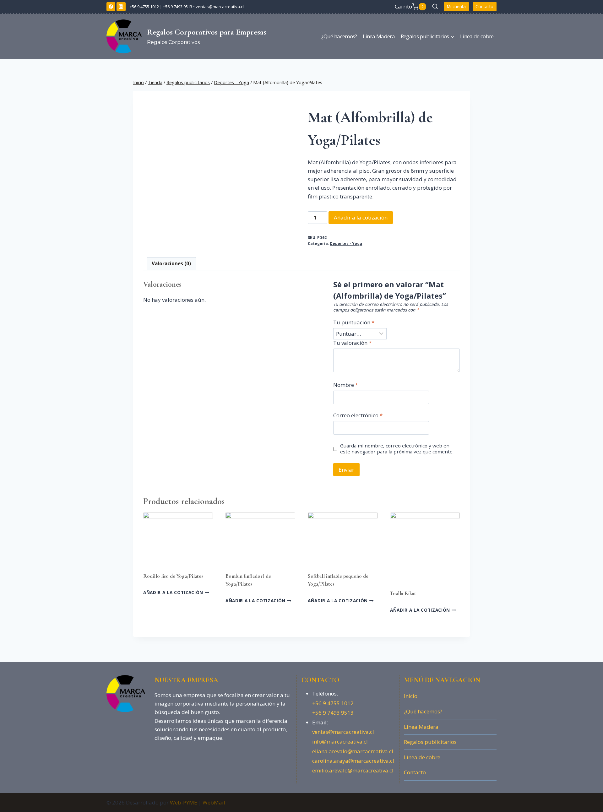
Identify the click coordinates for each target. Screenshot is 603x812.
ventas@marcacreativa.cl (220, 6)
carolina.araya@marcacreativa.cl (353, 760)
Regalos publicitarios (430, 741)
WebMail (214, 802)
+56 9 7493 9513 (177, 6)
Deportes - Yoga (346, 243)
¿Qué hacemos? (339, 36)
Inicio (410, 696)
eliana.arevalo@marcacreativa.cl (352, 751)
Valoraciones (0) (171, 263)
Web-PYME (183, 802)
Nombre (345, 385)
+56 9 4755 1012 (144, 6)
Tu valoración (352, 342)
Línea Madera (379, 36)
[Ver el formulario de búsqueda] (435, 6)
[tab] (171, 263)
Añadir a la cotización (361, 217)
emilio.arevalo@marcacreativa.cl (353, 770)
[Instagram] (121, 6)
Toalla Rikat (403, 593)
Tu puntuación (353, 322)
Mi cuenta (456, 6)
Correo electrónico (358, 415)
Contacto (484, 6)
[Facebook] (110, 6)
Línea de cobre (476, 36)
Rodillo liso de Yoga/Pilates (173, 576)
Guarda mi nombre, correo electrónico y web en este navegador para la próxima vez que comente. (397, 449)
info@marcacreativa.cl (340, 741)
